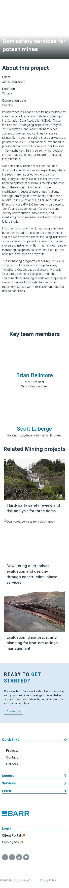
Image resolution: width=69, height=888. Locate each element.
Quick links (10, 740)
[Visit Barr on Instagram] (19, 857)
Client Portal (11, 835)
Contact (12, 757)
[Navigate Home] (15, 6)
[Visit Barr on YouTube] (26, 857)
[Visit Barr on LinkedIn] (5, 857)
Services (9, 783)
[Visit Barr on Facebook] (12, 857)
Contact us (13, 711)
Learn (6, 791)
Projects (12, 751)
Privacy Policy (48, 880)
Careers (12, 764)
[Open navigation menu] (63, 6)
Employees (10, 842)
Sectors (8, 776)
